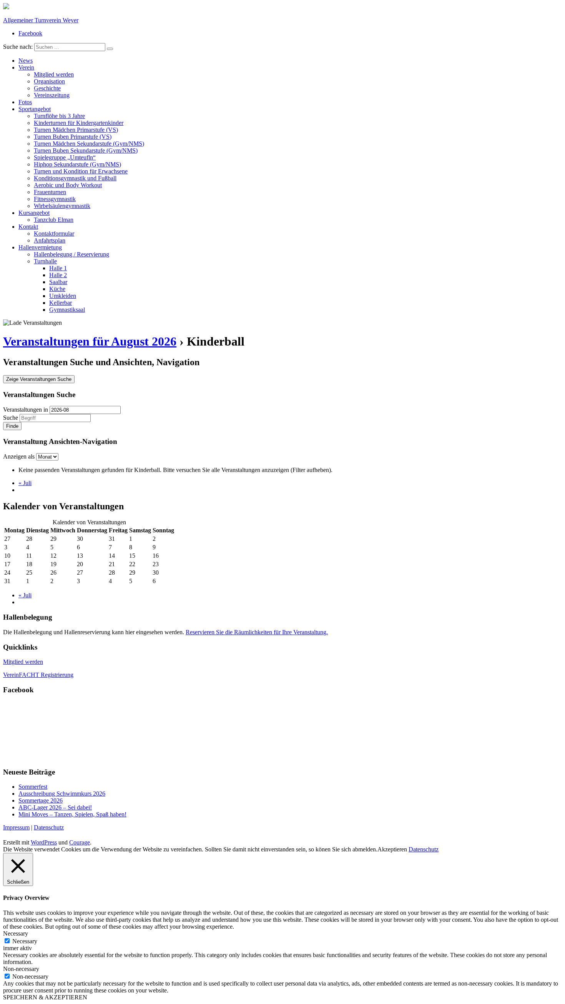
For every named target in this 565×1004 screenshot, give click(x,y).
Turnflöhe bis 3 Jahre (59, 116)
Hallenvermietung (40, 247)
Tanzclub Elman (53, 219)
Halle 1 (58, 268)
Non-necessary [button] (21, 969)
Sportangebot (34, 109)
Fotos (25, 102)
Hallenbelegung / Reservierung (71, 254)
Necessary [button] (15, 933)
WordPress (44, 842)
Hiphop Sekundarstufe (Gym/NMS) (77, 164)
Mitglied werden (54, 74)
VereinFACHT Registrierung (38, 675)
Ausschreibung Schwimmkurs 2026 (61, 793)
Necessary (24, 941)
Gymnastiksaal (67, 309)
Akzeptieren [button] (392, 849)
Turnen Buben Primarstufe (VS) (72, 136)
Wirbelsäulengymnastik (62, 206)
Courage (79, 842)
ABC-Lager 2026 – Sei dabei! (55, 807)
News (25, 60)
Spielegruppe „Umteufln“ (65, 157)
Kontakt (28, 226)
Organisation (49, 81)
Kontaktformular (54, 233)
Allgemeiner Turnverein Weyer (40, 20)
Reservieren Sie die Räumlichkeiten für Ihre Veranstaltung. (257, 632)
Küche (57, 289)
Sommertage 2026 (40, 800)
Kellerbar (60, 302)
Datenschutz (49, 827)
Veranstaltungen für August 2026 (89, 341)
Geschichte (47, 88)
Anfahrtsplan (49, 240)
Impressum (16, 827)
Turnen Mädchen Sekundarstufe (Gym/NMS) (89, 143)
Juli (25, 483)
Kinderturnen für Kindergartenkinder (78, 123)
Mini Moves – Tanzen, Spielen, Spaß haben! (72, 814)
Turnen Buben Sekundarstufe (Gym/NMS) (86, 150)
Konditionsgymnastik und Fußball (75, 178)
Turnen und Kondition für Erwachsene (81, 171)
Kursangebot (34, 212)
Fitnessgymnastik (55, 199)
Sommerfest (32, 786)
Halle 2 (58, 275)
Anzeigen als (19, 456)
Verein (26, 67)
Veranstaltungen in (25, 409)
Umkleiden (62, 296)
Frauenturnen (50, 192)
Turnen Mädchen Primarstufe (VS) (76, 129)
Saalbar (58, 282)
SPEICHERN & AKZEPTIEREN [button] (45, 997)
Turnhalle (45, 261)
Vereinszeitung (52, 95)
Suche (10, 417)
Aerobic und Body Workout (68, 185)
